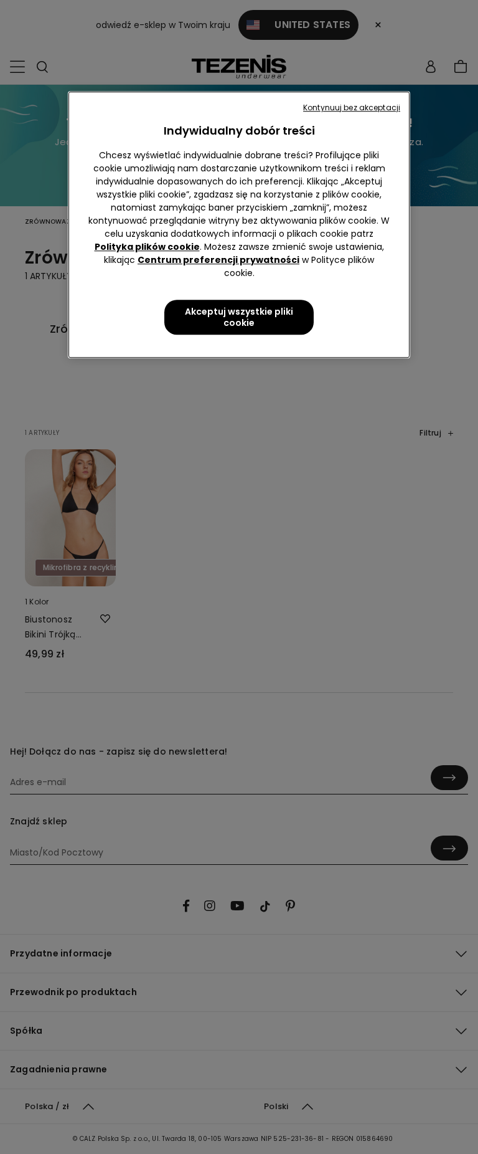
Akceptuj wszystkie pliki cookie (239, 317)
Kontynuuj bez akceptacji (351, 107)
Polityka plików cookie (147, 247)
